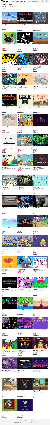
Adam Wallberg (19, 108)
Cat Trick (3, 207)
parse (3, 68)
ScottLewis (19, 291)
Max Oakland (35, 332)
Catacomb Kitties (36, 167)
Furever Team (4, 289)
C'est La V (3, 350)
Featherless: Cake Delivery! (22, 126)
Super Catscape (4, 370)
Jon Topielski (19, 392)
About (21, 420)
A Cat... (18, 86)
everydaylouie (4, 271)
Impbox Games (19, 352)
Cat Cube (34, 86)
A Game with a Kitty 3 (5, 86)
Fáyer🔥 (34, 291)
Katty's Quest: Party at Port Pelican (8, 248)
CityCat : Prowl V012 (36, 207)
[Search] (39, 1)
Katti (34, 126)
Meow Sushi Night (20, 24)
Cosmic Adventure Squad (21, 271)
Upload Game (23, 1)
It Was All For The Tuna (21, 269)
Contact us (32, 420)
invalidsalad (35, 393)
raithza (18, 149)
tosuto (3, 169)
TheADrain (19, 189)
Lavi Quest (19, 289)
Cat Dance (4, 269)
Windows (14, 8)
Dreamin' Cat (19, 370)
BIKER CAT (19, 167)
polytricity (34, 209)
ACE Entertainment (20, 249)
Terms (28, 422)
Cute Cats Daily (20, 350)
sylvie (34, 251)
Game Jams (17, 1)
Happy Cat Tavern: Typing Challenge (39, 350)
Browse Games (11, 1)
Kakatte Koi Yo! (35, 66)
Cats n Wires (19, 411)
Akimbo (34, 372)
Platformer (9, 6)
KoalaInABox (4, 189)
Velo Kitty (11, 4)
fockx (18, 371)
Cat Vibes (19, 227)
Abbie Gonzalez (35, 271)
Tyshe (18, 332)
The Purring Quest (5, 390)
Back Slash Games (35, 68)
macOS (18, 8)
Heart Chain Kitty (36, 147)
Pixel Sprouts (19, 88)
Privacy (32, 422)
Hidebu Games (19, 310)
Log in (43, 1)
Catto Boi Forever (5, 227)
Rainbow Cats (4, 106)
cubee (3, 332)
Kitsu (34, 289)
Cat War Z (35, 309)
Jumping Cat (19, 248)
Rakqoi (34, 26)
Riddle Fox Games (35, 169)
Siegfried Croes (35, 47)
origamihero (19, 68)
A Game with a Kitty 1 (21, 66)
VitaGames (3, 291)
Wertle (3, 209)
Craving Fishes (4, 44)
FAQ (25, 420)
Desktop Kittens (36, 269)
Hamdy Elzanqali (4, 149)
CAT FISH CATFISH (5, 66)
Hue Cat (3, 24)
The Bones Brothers (36, 189)
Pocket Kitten (4, 126)
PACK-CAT (4, 411)
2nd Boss (3, 25)
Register (47, 1)
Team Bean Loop (35, 108)
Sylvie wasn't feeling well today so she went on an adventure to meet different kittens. (40, 249)
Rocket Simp (35, 88)
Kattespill (34, 227)
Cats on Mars (19, 390)
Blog (28, 420)
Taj (17, 230)
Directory (24, 422)
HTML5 (10, 8)
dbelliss (3, 352)
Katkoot (3, 147)
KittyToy (34, 24)
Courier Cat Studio (36, 352)
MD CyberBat (4, 311)
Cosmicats (35, 370)
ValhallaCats (4, 392)
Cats (15, 6)
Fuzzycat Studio (4, 47)
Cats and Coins (35, 44)
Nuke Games (4, 372)
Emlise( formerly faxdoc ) (37, 230)
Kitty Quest (19, 187)
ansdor (18, 26)
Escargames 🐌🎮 (4, 108)
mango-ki (3, 230)
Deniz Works (19, 169)
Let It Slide (4, 167)
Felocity (18, 106)
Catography (4, 187)
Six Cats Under (35, 106)
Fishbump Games (35, 311)
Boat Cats (19, 147)
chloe (3, 250)
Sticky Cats (35, 187)
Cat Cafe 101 (19, 309)
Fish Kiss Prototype (5, 309)
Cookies (35, 422)
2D (12, 6)
